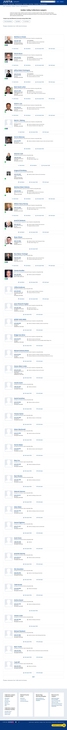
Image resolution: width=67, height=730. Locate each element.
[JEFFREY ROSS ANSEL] (9, 322)
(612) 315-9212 (17, 339)
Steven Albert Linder (20, 366)
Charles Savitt (18, 383)
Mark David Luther (20, 87)
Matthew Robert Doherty (21, 187)
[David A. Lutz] (9, 107)
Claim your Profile (55, 702)
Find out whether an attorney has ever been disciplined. (40, 699)
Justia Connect (31, 722)
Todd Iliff (17, 662)
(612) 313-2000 (17, 433)
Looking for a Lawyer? (57, 725)
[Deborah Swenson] (9, 494)
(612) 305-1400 (17, 40)
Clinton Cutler (18, 615)
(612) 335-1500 (17, 510)
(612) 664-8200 (17, 588)
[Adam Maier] (9, 510)
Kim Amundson (18, 569)
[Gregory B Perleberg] (9, 173)
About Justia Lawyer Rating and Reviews (57, 706)
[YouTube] (10, 722)
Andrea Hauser (18, 600)
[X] (17, 722)
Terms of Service (48, 722)
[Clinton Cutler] (9, 619)
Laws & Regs (30, 4)
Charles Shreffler (19, 270)
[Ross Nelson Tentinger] (9, 257)
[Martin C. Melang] (9, 123)
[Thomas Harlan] (9, 417)
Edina (6, 705)
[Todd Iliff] (9, 665)
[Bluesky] (15, 722)
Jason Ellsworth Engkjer (21, 304)
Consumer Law (23, 699)
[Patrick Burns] (9, 56)
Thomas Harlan (18, 414)
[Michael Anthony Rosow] (9, 353)
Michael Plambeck (19, 631)
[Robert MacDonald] (9, 432)
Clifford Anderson (19, 287)
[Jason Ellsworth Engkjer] (9, 307)
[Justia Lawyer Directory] (7, 1)
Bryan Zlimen (18, 237)
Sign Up (61, 1)
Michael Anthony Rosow (21, 350)
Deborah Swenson (19, 491)
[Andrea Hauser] (9, 603)
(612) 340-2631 (17, 291)
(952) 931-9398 (17, 90)
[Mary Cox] (9, 463)
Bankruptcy (22, 698)
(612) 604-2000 (17, 417)
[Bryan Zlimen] (9, 240)
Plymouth (6, 702)
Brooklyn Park (7, 701)
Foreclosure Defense (24, 701)
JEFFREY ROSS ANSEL (20, 319)
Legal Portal (37, 722)
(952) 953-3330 (17, 257)
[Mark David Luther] (9, 90)
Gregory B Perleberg (20, 170)
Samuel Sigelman (19, 522)
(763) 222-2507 (17, 191)
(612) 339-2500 (17, 464)
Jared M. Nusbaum (19, 220)
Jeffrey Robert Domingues (22, 70)
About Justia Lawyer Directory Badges (55, 699)
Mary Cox (17, 460)
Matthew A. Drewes (20, 37)
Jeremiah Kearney (19, 553)
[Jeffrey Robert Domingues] (9, 73)
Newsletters (36, 4)
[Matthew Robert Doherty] (9, 190)
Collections (13, 6)
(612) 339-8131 (17, 495)
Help (44, 722)
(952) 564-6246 (17, 74)
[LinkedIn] (8, 722)
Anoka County (7, 714)
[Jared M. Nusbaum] (9, 223)
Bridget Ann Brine (19, 335)
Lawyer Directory (8, 6)
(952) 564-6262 (17, 57)
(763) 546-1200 (17, 157)
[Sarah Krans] (9, 541)
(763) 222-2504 (17, 650)
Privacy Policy (54, 722)
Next (33, 676)
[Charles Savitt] (9, 386)
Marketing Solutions (43, 4)
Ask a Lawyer (11, 4)
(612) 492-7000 (17, 479)
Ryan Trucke (18, 646)
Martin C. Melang (19, 120)
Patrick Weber (18, 445)
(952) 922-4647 (17, 666)
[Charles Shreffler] (9, 273)
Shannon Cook (18, 153)
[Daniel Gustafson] (9, 401)
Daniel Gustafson (19, 398)
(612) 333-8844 (17, 402)
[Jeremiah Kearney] (9, 556)
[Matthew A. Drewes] (9, 40)
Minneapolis (7, 698)
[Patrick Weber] (9, 448)
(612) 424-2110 (17, 107)
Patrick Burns (18, 53)
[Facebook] (11, 722)
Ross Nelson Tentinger (21, 254)
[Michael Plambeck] (9, 634)
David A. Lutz (18, 103)
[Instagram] (13, 722)
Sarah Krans (17, 538)
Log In (58, 1)
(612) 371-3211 (17, 526)
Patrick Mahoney (19, 137)
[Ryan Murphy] (9, 479)
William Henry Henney (21, 204)
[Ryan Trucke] (9, 650)
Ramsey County (8, 712)
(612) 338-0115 (17, 557)
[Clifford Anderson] (9, 290)
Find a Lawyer (5, 4)
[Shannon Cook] (9, 157)
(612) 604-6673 (17, 448)
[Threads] (14, 722)
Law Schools (25, 4)
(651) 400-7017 (17, 224)
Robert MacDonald (19, 429)
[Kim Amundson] (9, 572)
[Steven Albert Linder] (9, 369)
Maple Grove (7, 704)
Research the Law (18, 4)
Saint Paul (6, 699)
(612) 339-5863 (17, 141)
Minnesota (18, 6)
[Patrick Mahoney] (9, 140)
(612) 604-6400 (17, 323)
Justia (4, 6)
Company (41, 722)
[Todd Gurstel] (9, 587)
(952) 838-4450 (17, 573)
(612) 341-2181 (17, 370)
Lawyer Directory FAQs (56, 700)
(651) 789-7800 (17, 274)
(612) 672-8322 (17, 354)
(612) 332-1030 (17, 604)
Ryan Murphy (18, 476)
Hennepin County (8, 711)
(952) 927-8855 (17, 635)
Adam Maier (18, 507)
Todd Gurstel (18, 584)
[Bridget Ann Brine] (9, 338)
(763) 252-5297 (17, 386)
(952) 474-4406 (17, 207)
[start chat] (64, 725)
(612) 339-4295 (17, 174)
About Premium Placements (57, 703)
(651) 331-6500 (17, 241)
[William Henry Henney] (9, 207)
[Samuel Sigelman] (9, 525)
